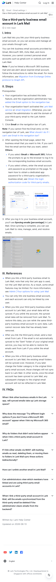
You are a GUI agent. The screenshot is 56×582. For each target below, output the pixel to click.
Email (9, 10)
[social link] (6, 552)
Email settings (19, 10)
